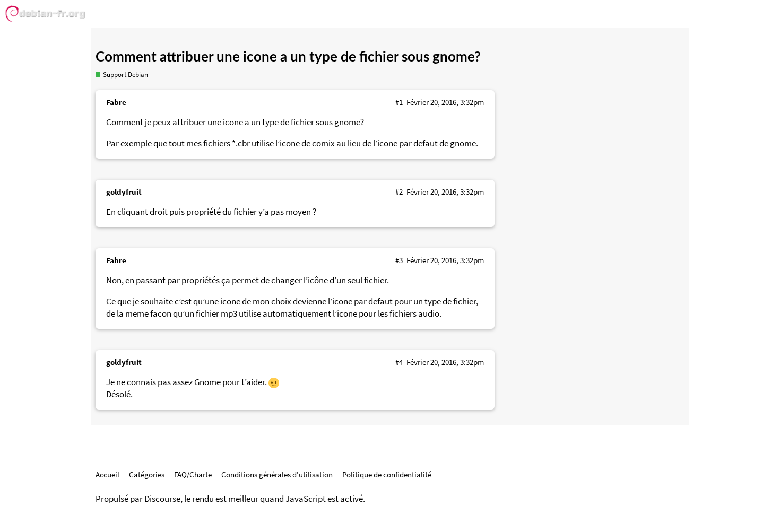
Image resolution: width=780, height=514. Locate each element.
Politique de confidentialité (386, 474)
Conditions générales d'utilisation (277, 474)
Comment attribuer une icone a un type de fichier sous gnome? (288, 57)
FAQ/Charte (193, 474)
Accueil (107, 474)
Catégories (146, 474)
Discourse (162, 498)
